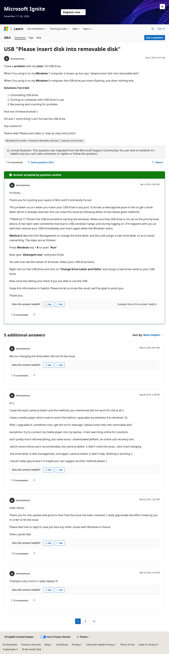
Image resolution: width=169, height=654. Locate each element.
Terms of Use (127, 644)
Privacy (76, 644)
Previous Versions (31, 644)
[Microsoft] (6, 29)
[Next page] (94, 621)
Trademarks (9, 649)
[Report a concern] (34, 314)
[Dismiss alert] (162, 6)
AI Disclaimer (10, 644)
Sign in (161, 28)
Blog (47, 644)
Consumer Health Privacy (100, 644)
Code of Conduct (147, 644)
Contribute (62, 644)
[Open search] (152, 29)
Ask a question (154, 37)
